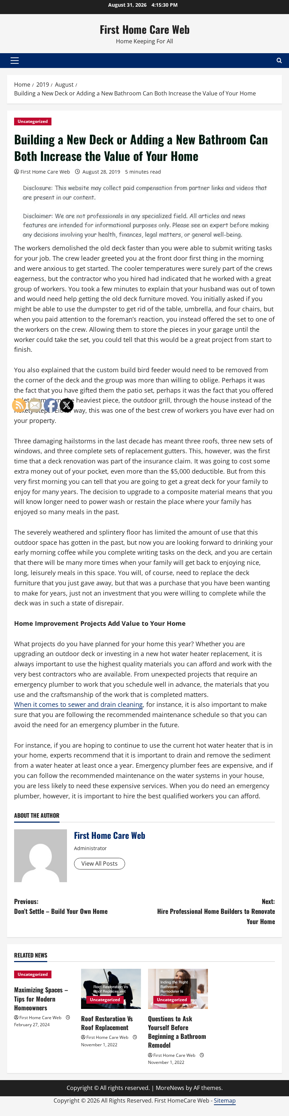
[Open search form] (279, 60)
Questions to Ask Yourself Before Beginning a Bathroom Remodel (177, 1032)
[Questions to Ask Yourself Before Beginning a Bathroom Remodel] (178, 989)
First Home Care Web (145, 29)
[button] (14, 60)
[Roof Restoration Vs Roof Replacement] (111, 989)
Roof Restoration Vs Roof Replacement (107, 1023)
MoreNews (170, 1088)
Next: (216, 911)
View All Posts (99, 863)
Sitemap (225, 1100)
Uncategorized (33, 121)
